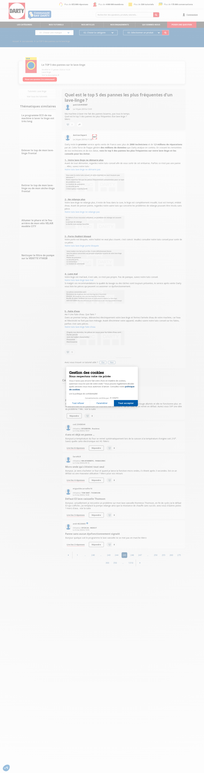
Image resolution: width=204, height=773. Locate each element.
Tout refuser (78, 403)
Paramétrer (102, 403)
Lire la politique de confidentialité (83, 393)
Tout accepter (126, 403)
